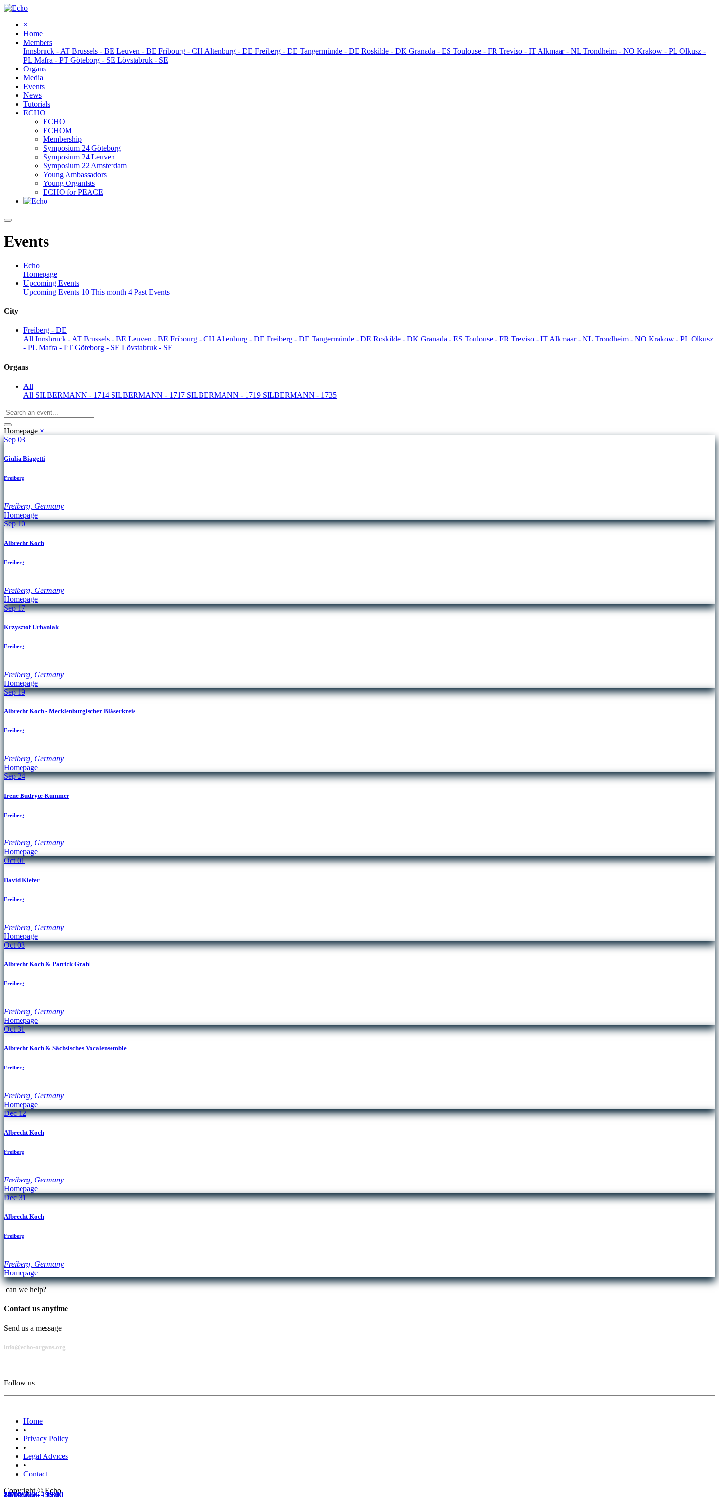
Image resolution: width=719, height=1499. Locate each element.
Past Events (152, 292)
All (29, 339)
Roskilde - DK (397, 339)
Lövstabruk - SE (147, 347)
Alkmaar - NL (572, 339)
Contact (35, 1474)
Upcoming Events (56, 292)
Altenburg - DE (241, 339)
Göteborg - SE (98, 347)
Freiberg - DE (289, 339)
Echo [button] (31, 265)
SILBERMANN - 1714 (73, 395)
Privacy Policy (45, 1438)
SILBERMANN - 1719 (225, 395)
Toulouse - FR (488, 339)
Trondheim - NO (622, 339)
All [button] (28, 386)
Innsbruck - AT (59, 339)
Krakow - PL (670, 339)
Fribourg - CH (193, 339)
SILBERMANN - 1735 (300, 395)
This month (111, 292)
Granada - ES (443, 339)
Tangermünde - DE (342, 339)
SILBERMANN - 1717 (149, 395)
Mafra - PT (57, 347)
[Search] (8, 424)
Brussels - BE (106, 339)
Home (33, 1421)
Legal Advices (45, 1456)
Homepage (40, 274)
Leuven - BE (149, 339)
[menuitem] (33, 33)
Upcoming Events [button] (51, 283)
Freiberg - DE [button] (45, 330)
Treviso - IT (530, 339)
